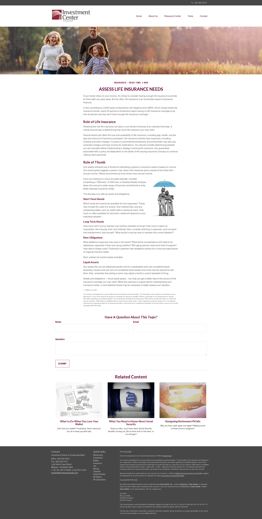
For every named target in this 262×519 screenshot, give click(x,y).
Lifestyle (96, 471)
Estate (96, 460)
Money (96, 468)
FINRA (182, 484)
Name (58, 321)
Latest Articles (99, 474)
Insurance (97, 463)
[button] (153, 16)
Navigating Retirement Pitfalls (182, 421)
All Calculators (99, 479)
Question (60, 339)
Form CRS (127, 451)
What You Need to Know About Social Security (131, 423)
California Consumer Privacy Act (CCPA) (188, 473)
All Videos (97, 476)
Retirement (98, 455)
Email (136, 321)
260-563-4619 (200, 2)
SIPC (186, 484)
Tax (94, 466)
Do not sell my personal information (172, 475)
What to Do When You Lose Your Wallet (79, 423)
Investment (98, 457)
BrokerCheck (167, 456)
